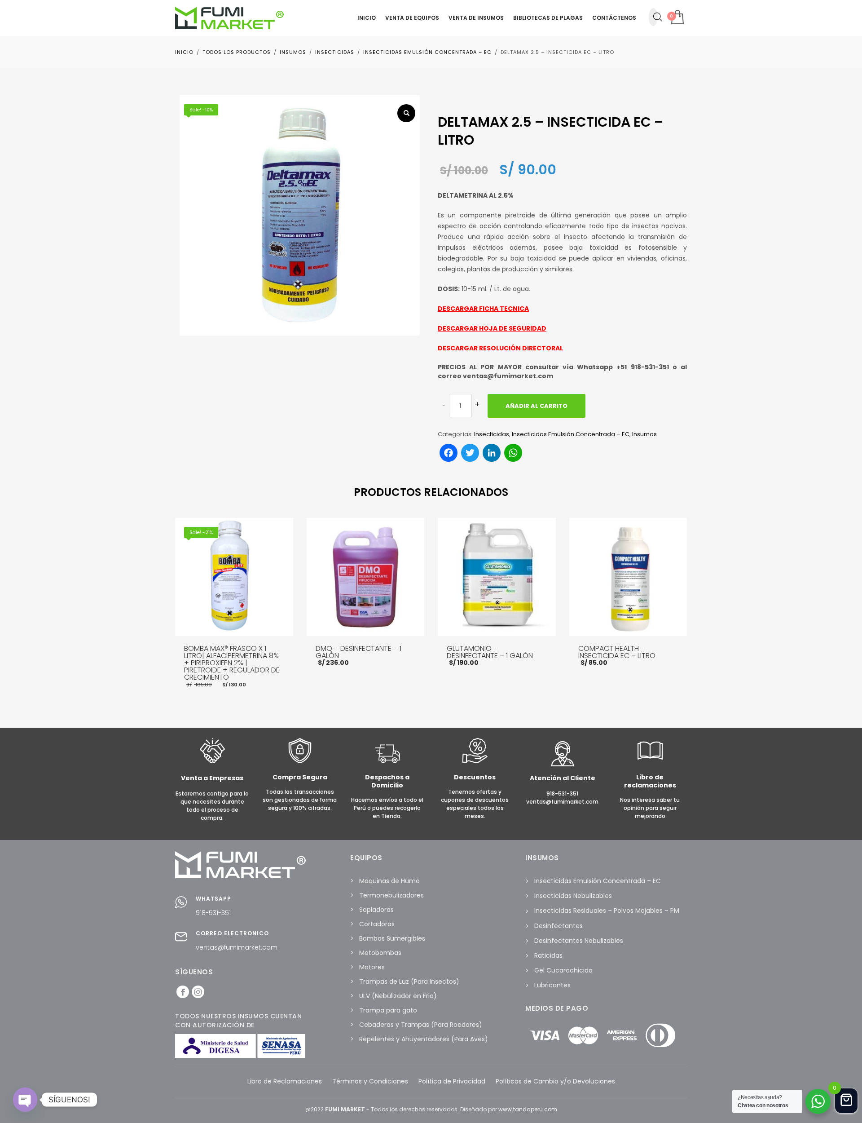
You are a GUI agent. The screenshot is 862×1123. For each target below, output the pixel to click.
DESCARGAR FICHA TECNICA (483, 308)
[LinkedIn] (198, 992)
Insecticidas (491, 434)
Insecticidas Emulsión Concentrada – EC (570, 434)
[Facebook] (182, 992)
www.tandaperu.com (527, 1109)
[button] (406, 113)
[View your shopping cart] (677, 18)
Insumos (644, 434)
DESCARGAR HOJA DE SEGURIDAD (492, 328)
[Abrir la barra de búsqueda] (657, 17)
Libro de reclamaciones (650, 781)
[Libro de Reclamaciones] (650, 761)
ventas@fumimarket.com (236, 947)
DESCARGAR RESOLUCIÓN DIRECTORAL (500, 348)
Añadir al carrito (536, 406)
